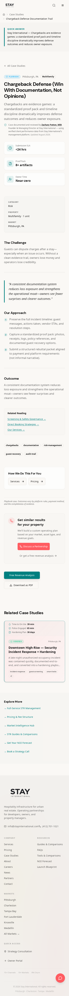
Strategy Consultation (20, 951)
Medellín (9, 928)
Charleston (10, 905)
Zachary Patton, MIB (52, 124)
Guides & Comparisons (50, 844)
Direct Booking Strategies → (23, 424)
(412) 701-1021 (50, 826)
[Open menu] (62, 5)
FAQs (40, 849)
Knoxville (9, 922)
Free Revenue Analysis (21, 575)
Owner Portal (15, 960)
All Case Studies (16, 65)
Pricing (35, 481)
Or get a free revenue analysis (37, 555)
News (7, 872)
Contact (8, 883)
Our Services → (16, 429)
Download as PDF (23, 585)
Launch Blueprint (47, 866)
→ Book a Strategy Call (16, 751)
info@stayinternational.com (23, 826)
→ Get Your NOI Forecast (18, 742)
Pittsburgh (10, 899)
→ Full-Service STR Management (22, 708)
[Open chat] (60, 978)
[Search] (54, 5)
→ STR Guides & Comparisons (21, 734)
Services (15, 481)
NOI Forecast (44, 861)
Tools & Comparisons (49, 855)
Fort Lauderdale (13, 916)
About (7, 861)
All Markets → (12, 933)
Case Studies (16, 14)
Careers (8, 866)
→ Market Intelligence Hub (19, 725)
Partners (9, 878)
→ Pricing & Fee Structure (18, 716)
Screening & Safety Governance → (27, 419)
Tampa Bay (10, 911)
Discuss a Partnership (35, 546)
